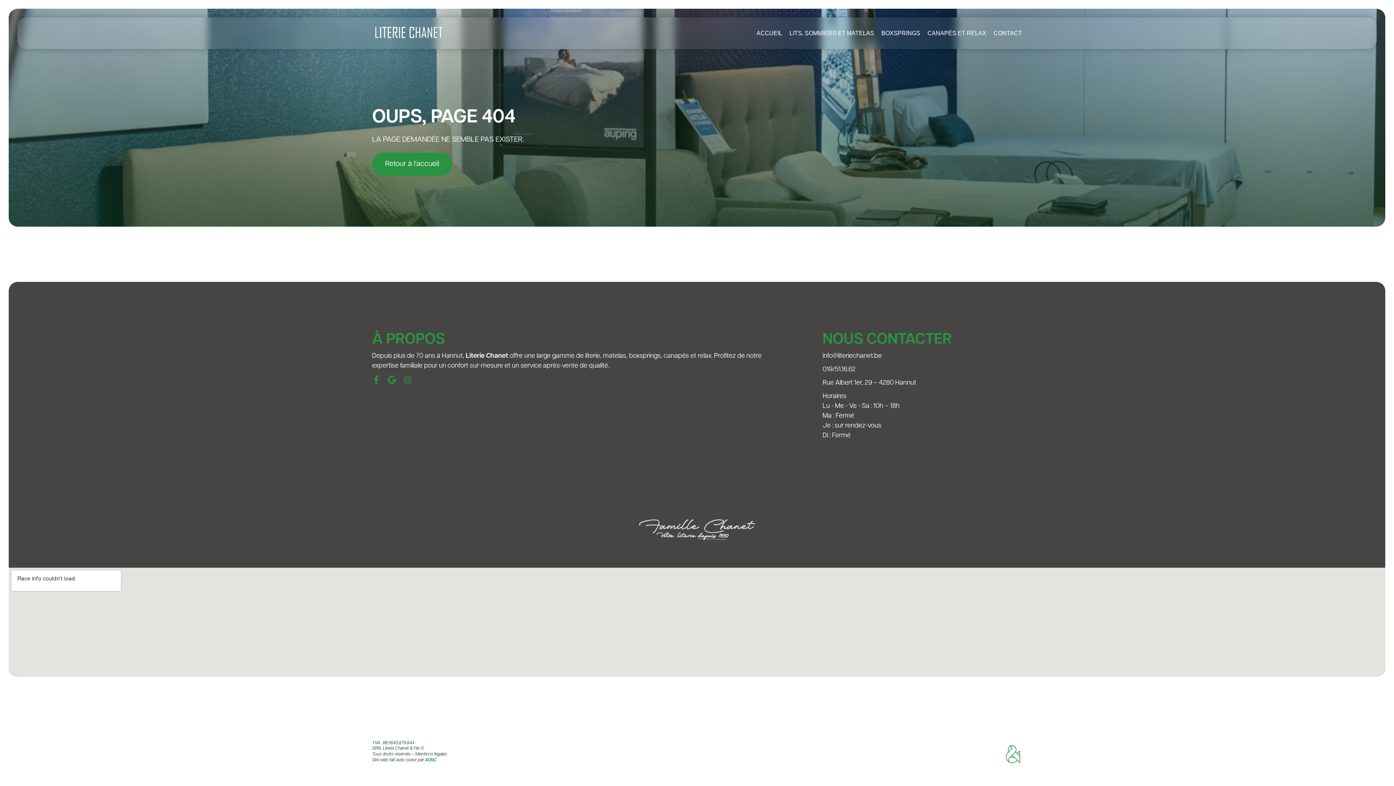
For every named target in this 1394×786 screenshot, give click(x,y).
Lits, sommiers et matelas (832, 33)
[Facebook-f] (376, 380)
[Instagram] (407, 380)
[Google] (392, 380)
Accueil (769, 33)
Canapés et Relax (957, 33)
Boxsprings (900, 33)
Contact (1008, 33)
